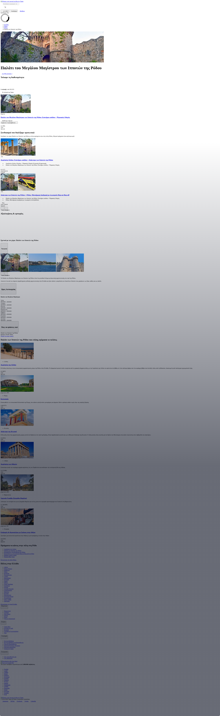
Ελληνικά (6, 677)
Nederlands (7, 685)
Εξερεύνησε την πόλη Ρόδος (9, 560)
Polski (5, 690)
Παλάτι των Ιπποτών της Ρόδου (12, 550)
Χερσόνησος (7, 598)
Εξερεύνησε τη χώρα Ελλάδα (9, 604)
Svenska (6, 693)
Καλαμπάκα (7, 578)
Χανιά (5, 581)
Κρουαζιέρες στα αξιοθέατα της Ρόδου (14, 552)
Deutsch (6, 675)
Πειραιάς (6, 579)
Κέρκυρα (6, 573)
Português (7, 688)
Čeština (6, 672)
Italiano (6, 683)
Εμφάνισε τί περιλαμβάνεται (8, 122)
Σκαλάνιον (7, 585)
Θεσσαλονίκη (8, 575)
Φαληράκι (7, 601)
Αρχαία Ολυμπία (8, 589)
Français (6, 680)
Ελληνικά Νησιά (8, 596)
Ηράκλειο (7, 570)
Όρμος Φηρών (8, 569)
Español (6, 678)
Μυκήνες (6, 592)
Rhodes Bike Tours (9, 557)
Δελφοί (6, 587)
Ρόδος (5, 572)
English (6, 669)
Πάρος (6, 582)
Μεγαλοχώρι (7, 595)
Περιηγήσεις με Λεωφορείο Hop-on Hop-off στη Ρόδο (19, 553)
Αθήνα (6, 567)
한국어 (6, 681)
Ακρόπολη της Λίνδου (10, 549)
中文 (5, 694)
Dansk (6, 674)
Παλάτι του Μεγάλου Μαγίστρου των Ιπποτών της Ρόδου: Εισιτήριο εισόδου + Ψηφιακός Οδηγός (35, 117)
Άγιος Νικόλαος (8, 584)
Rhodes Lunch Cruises (10, 555)
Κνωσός (6, 593)
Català (6, 671)
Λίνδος (6, 576)
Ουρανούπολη (8, 590)
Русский (6, 691)
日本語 (6, 686)
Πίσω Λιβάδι (7, 599)
